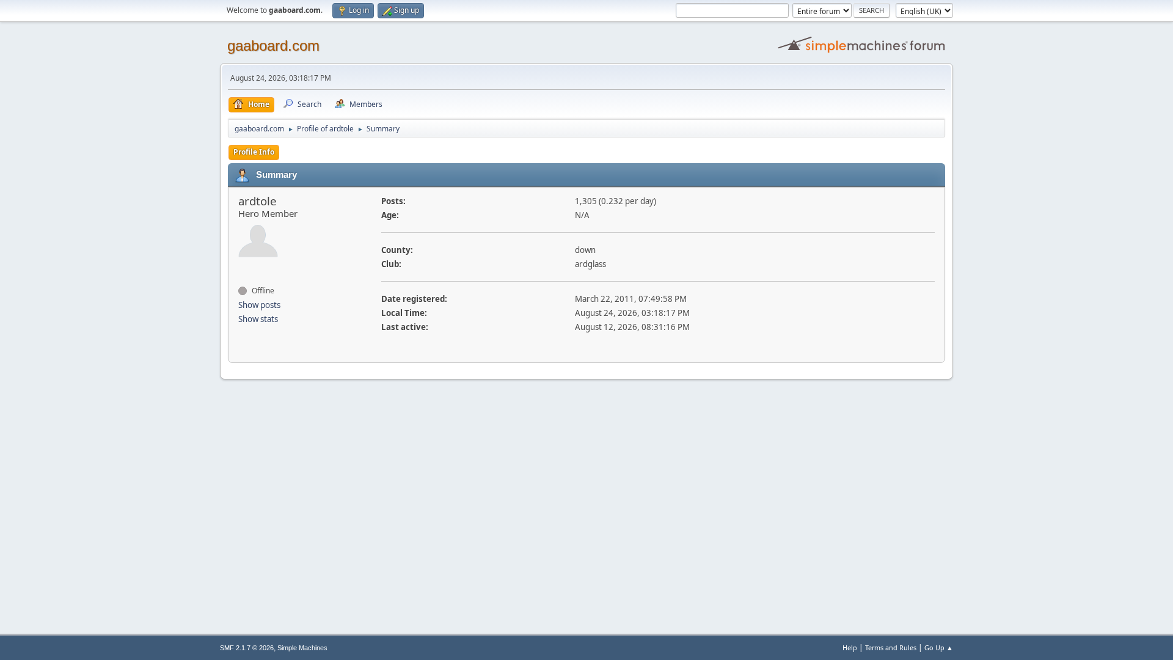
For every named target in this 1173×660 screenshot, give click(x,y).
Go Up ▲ (938, 647)
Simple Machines (302, 647)
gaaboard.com (273, 45)
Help (849, 647)
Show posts (259, 304)
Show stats (258, 319)
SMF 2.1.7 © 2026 (247, 647)
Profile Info (253, 152)
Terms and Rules (890, 647)
